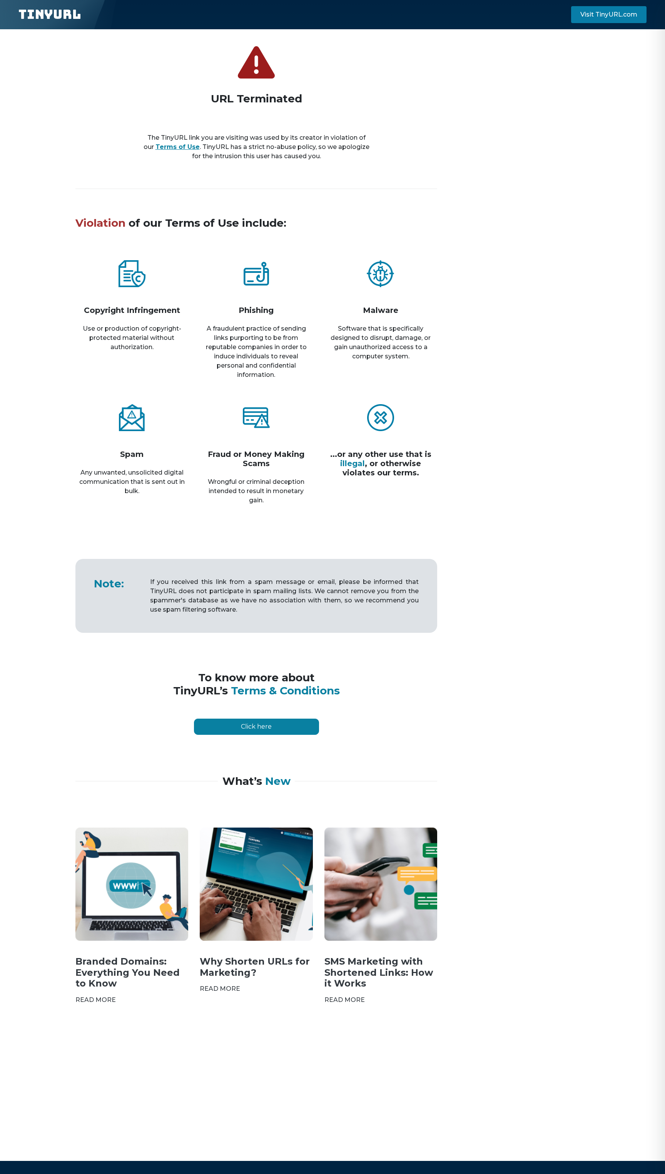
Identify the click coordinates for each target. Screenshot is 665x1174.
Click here (256, 726)
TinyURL (49, 14)
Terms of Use (177, 147)
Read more (95, 999)
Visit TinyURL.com (608, 14)
